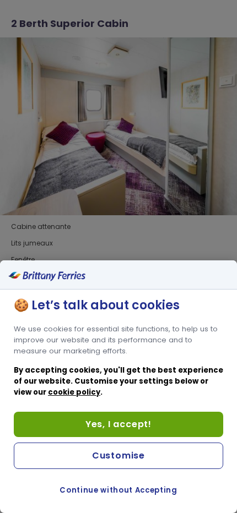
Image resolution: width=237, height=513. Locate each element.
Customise (118, 455)
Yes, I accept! (118, 424)
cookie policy (74, 392)
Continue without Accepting (118, 490)
